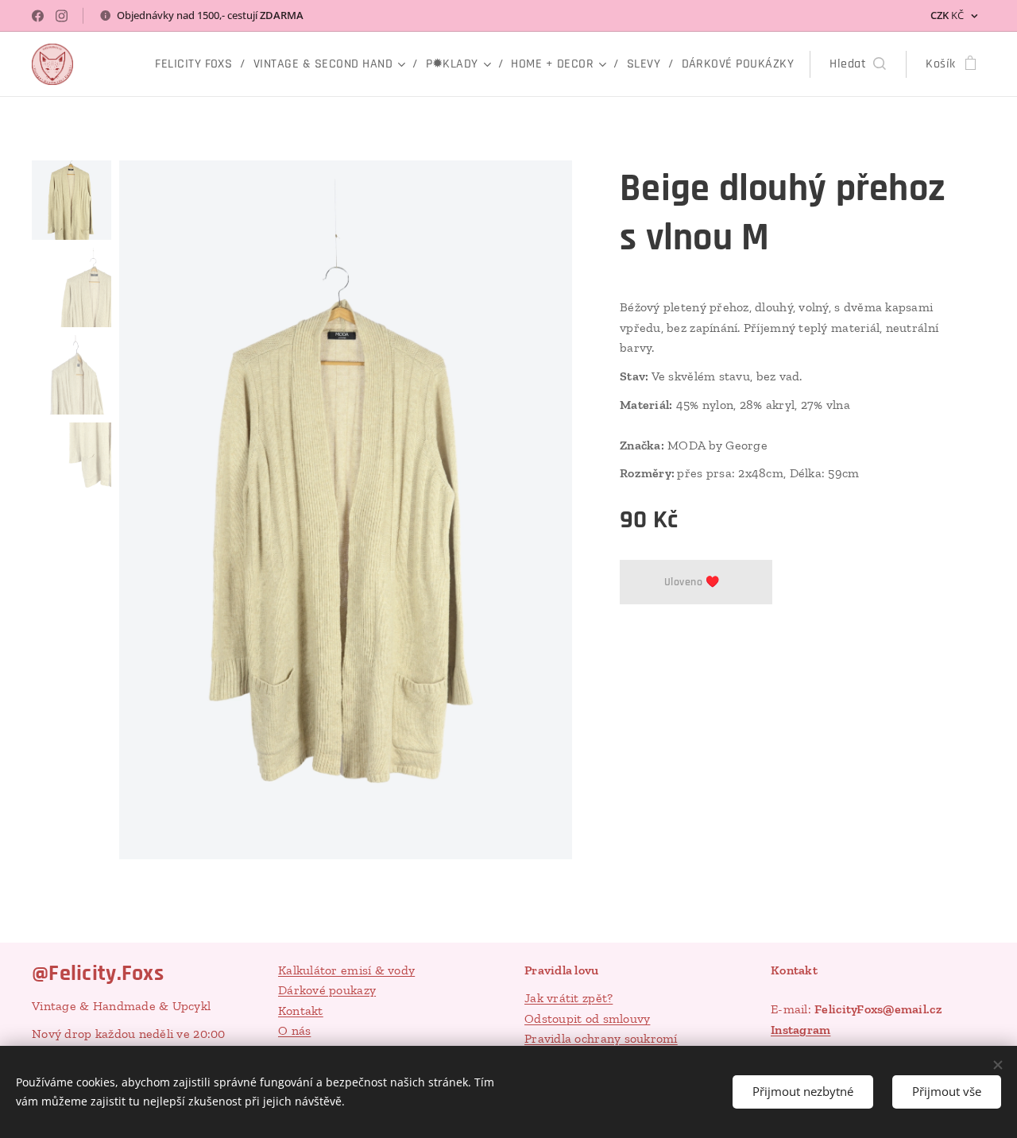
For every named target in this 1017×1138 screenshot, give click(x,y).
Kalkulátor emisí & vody (346, 970)
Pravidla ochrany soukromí (601, 1038)
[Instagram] (62, 15)
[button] (858, 64)
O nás (294, 1030)
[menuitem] (198, 64)
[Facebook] (38, 15)
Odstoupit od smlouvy (587, 1018)
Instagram (800, 1029)
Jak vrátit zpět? (568, 997)
